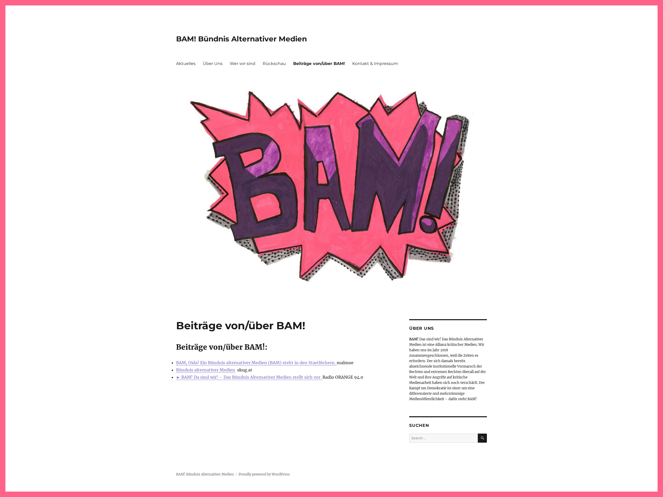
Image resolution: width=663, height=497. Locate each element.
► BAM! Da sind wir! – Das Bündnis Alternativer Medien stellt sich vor (249, 377)
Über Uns (212, 63)
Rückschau (274, 63)
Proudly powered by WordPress (264, 474)
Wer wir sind (242, 63)
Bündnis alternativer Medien (205, 369)
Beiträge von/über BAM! (319, 63)
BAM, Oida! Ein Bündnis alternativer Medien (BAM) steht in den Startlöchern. (256, 362)
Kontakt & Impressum (375, 63)
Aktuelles (186, 63)
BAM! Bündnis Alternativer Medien (241, 38)
